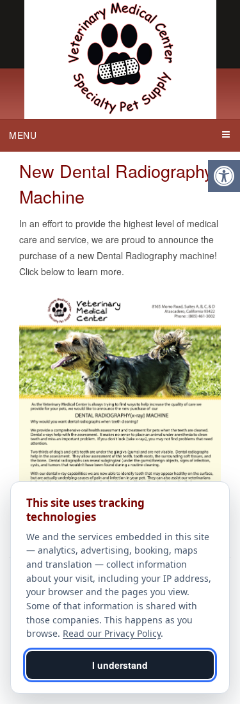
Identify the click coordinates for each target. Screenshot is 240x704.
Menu (23, 135)
